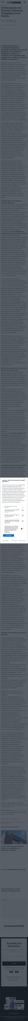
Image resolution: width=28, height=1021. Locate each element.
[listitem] (14, 507)
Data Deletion (5, 540)
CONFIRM (8, 535)
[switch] (22, 510)
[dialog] (14, 510)
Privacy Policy (22, 540)
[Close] (25, 480)
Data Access (14, 540)
